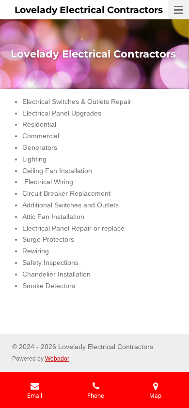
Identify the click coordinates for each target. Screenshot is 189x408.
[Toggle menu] (178, 9)
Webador (57, 358)
